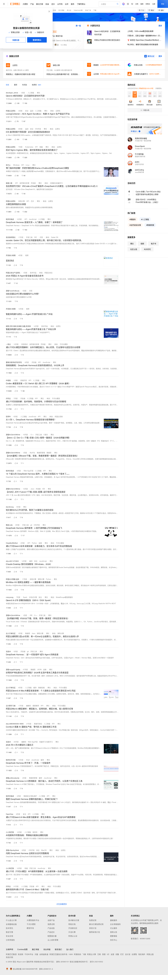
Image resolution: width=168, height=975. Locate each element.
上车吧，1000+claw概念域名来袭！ (141, 31)
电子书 (153, 243)
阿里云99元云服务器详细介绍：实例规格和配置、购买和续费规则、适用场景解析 (63, 74)
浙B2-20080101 (62, 961)
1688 (71, 954)
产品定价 (51, 932)
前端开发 (23, 380)
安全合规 (9, 936)
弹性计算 (41, 579)
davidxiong (10, 507)
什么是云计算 (11, 920)
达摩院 (134, 954)
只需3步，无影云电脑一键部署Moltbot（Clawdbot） (144, 35)
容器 (41, 147)
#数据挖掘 (150, 225)
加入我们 (69, 949)
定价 (53, 4)
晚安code (9, 525)
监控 (31, 111)
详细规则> (158, 88)
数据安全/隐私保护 (30, 796)
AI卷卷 (8, 380)
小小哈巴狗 (10, 832)
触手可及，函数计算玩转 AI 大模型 (17, 70)
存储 (26, 868)
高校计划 (92, 928)
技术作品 (33, 272)
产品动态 (51, 928)
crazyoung (9, 597)
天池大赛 (72, 932)
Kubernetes (29, 147)
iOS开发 (38, 129)
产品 (32, 4)
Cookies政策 (22, 949)
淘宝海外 (141, 954)
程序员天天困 (10, 760)
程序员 (35, 832)
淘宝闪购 (9, 957)
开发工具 (29, 237)
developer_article (12, 92)
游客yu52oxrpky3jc (12, 778)
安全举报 (47, 949)
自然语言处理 (24, 183)
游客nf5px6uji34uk (12, 850)
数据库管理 (41, 452)
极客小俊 (9, 183)
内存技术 (24, 344)
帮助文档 (72, 924)
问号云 (8, 398)
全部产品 (51, 920)
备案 (141, 4)
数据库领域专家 (140, 156)
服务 (72, 4)
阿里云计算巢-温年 (12, 579)
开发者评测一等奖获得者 (143, 141)
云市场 (59, 4)
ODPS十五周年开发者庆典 (158, 74)
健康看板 (113, 936)
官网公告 (113, 932)
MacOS (44, 850)
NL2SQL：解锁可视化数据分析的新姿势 (142, 44)
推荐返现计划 (94, 932)
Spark (25, 597)
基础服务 (113, 920)
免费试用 (51, 924)
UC (108, 954)
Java (32, 489)
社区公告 (133, 249)
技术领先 (9, 928)
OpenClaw (9, 814)
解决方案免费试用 (96, 924)
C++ (32, 434)
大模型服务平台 (33, 920)
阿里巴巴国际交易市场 (58, 954)
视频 (26, 255)
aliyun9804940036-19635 (14, 723)
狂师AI (8, 416)
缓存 (30, 561)
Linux (28, 165)
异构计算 (21, 201)
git (31, 525)
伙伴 (66, 4)
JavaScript (33, 219)
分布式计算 (33, 597)
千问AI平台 (28, 954)
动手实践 (53, 10)
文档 (136, 4)
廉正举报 (35, 949)
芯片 (32, 201)
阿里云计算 (91, 954)
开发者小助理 (10, 255)
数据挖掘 (41, 687)
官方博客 (61, 10)
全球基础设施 (11, 924)
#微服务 (133, 219)
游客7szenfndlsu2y (12, 291)
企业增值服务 (115, 924)
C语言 (46, 434)
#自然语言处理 (135, 225)
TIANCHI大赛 (78, 10)
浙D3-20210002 (96, 961)
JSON (39, 669)
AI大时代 (147, 249)
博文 (38, 92)
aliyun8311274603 (12, 561)
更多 (160, 25)
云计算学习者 (10, 705)
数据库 (49, 452)
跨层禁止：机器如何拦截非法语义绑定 (20, 74)
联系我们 (58, 949)
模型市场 (30, 928)
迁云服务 (113, 928)
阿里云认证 (72, 936)
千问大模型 (31, 924)
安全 (26, 111)
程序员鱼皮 (10, 219)
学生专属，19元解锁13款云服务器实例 (59, 70)
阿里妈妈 (77, 954)
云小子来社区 (10, 633)
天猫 (36, 954)
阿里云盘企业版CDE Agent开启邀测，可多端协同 (116, 74)
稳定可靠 (9, 932)
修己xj (8, 165)
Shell (28, 760)
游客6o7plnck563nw (13, 434)
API (36, 147)
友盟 (112, 954)
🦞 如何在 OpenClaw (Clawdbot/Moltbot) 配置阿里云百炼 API (144, 40)
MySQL (32, 452)
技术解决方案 (73, 920)
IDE (35, 237)
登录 (162, 4)
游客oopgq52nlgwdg (13, 669)
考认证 (69, 10)
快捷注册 (15, 40)
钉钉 (122, 954)
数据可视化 (38, 723)
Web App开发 (28, 470)
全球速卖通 (43, 954)
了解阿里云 (81, 4)
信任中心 (113, 940)
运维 (40, 543)
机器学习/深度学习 (46, 742)
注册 (153, 4)
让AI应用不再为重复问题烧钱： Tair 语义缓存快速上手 (118, 65)
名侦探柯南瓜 (10, 237)
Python (34, 543)
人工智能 (31, 92)
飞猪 (84, 954)
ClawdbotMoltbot (12, 543)
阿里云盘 (150, 954)
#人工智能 (145, 219)
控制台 (148, 4)
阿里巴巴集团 (11, 954)
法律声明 (9, 949)
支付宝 (127, 954)
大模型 (25, 4)
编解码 (28, 705)
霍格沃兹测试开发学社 (14, 362)
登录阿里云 (37, 40)
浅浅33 (8, 651)
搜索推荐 (36, 705)
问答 (41, 237)
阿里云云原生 (10, 111)
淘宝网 (20, 954)
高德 (104, 954)
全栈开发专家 (139, 164)
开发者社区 (72, 928)
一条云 (8, 344)
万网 (99, 954)
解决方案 (39, 4)
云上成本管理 (53, 940)
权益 (47, 4)
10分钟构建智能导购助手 (153, 65)
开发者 (33, 183)
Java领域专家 (139, 172)
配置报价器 (52, 936)
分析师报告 (10, 940)
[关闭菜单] (4, 4)
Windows (16, 165)
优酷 (117, 954)
